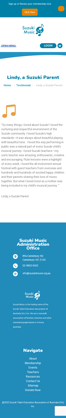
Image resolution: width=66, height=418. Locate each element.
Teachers (33, 372)
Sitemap (33, 385)
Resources (33, 376)
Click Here (30, 12)
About (33, 358)
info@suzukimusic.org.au (36, 273)
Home (7, 85)
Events (33, 367)
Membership (33, 363)
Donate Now (33, 390)
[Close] (61, 8)
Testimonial (23, 85)
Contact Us (33, 381)
